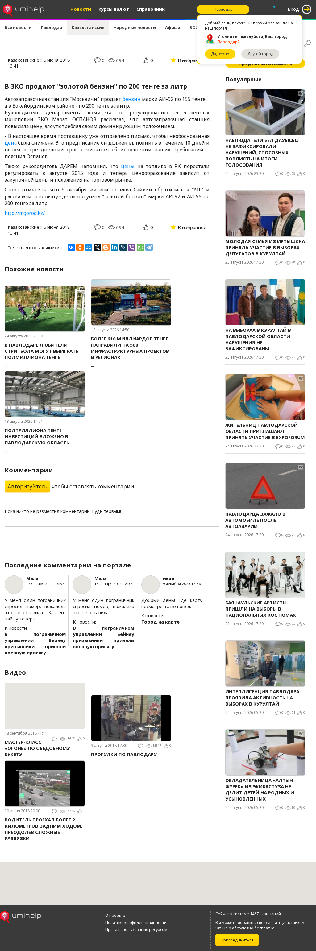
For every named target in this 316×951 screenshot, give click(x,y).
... (41, 355)
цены (128, 166)
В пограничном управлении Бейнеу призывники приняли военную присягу (35, 643)
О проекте (115, 915)
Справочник (150, 9)
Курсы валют (113, 9)
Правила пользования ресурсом (136, 929)
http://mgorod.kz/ (25, 213)
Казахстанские (88, 27)
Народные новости (135, 27)
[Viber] (131, 247)
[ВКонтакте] (71, 247)
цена (11, 142)
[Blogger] (106, 247)
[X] (97, 247)
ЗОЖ (194, 27)
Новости (80, 9)
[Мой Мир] (88, 247)
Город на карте (160, 622)
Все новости (18, 27)
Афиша (172, 27)
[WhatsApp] (140, 247)
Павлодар (51, 27)
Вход (293, 9)
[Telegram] (149, 247)
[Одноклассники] (80, 247)
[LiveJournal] (123, 247)
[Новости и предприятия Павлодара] (23, 9)
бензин (132, 99)
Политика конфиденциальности (136, 922)
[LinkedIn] (114, 247)
